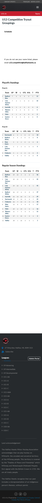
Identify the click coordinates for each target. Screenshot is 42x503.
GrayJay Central (34, 498)
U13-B (6, 403)
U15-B (6, 419)
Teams (37, 13)
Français (26, 1)
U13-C (6, 407)
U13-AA (6, 396)
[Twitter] (20, 494)
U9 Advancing (8, 365)
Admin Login (35, 1)
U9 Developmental (10, 373)
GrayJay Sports (9, 1)
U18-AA (6, 426)
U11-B (6, 384)
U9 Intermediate (9, 369)
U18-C (6, 430)
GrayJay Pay (15, 500)
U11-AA (6, 377)
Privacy (28, 500)
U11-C (6, 388)
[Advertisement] (21, 250)
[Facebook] (16, 494)
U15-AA (6, 411)
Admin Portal (34, 358)
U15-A (6, 415)
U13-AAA (7, 392)
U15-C (6, 423)
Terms (23, 500)
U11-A (3, 13)
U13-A (6, 400)
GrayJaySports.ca (22, 498)
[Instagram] (25, 494)
